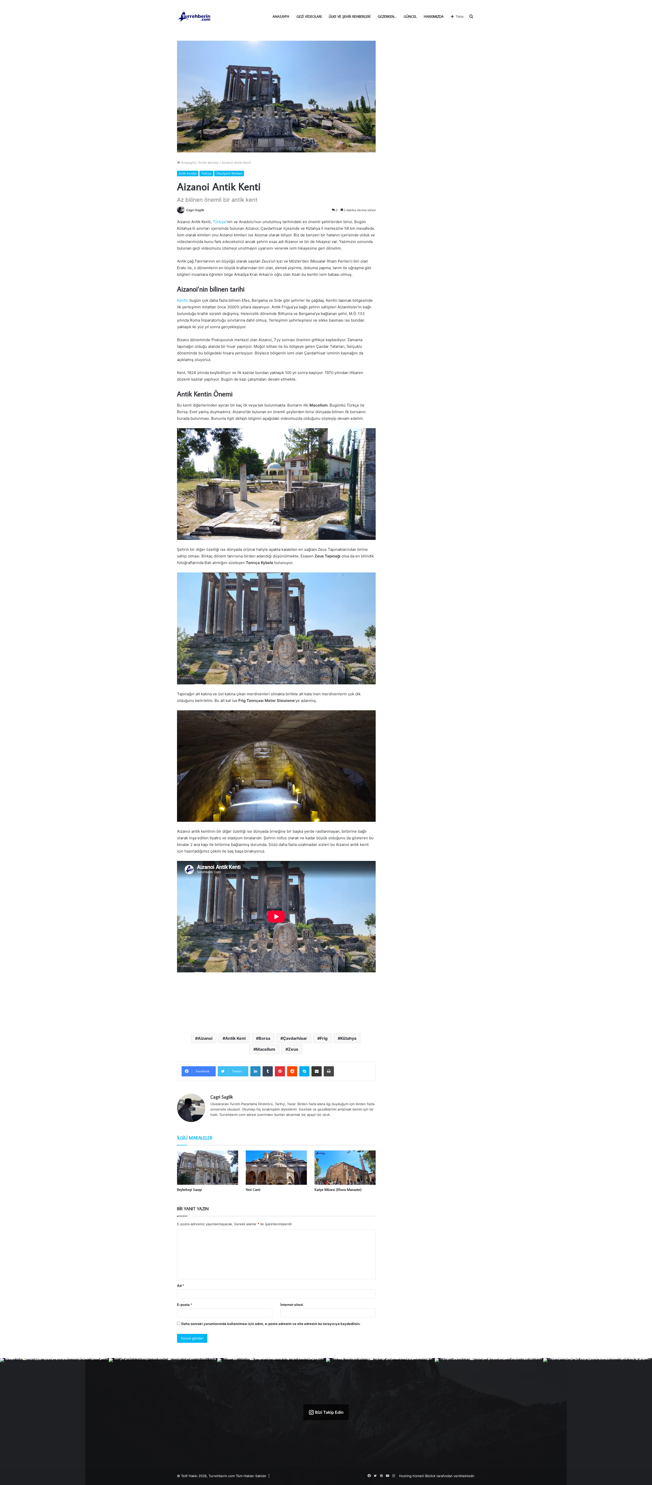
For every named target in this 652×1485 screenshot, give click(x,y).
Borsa (264, 1038)
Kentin (182, 300)
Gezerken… (387, 16)
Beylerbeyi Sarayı (189, 1189)
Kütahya (348, 1038)
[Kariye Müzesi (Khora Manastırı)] (345, 1167)
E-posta (184, 1305)
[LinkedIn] (255, 1071)
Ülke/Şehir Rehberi (229, 173)
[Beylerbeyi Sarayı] (207, 1167)
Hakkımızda (434, 16)
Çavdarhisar (295, 1038)
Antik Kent (235, 1038)
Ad (180, 1286)
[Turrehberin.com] (194, 16)
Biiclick (430, 1476)
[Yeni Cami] (276, 1167)
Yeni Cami (253, 1189)
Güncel (410, 16)
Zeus (293, 1049)
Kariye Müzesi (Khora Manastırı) (338, 1189)
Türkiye (206, 173)
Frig (324, 1038)
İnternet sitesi (291, 1305)
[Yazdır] (329, 1071)
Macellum (265, 1049)
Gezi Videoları (309, 16)
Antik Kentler (208, 163)
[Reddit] (292, 1071)
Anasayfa (281, 16)
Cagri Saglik (195, 210)
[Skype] (304, 1071)
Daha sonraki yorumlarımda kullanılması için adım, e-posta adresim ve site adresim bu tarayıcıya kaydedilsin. (271, 1324)
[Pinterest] (280, 1071)
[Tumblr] (268, 1071)
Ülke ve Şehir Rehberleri (350, 16)
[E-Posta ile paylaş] (316, 1071)
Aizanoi (205, 1038)
